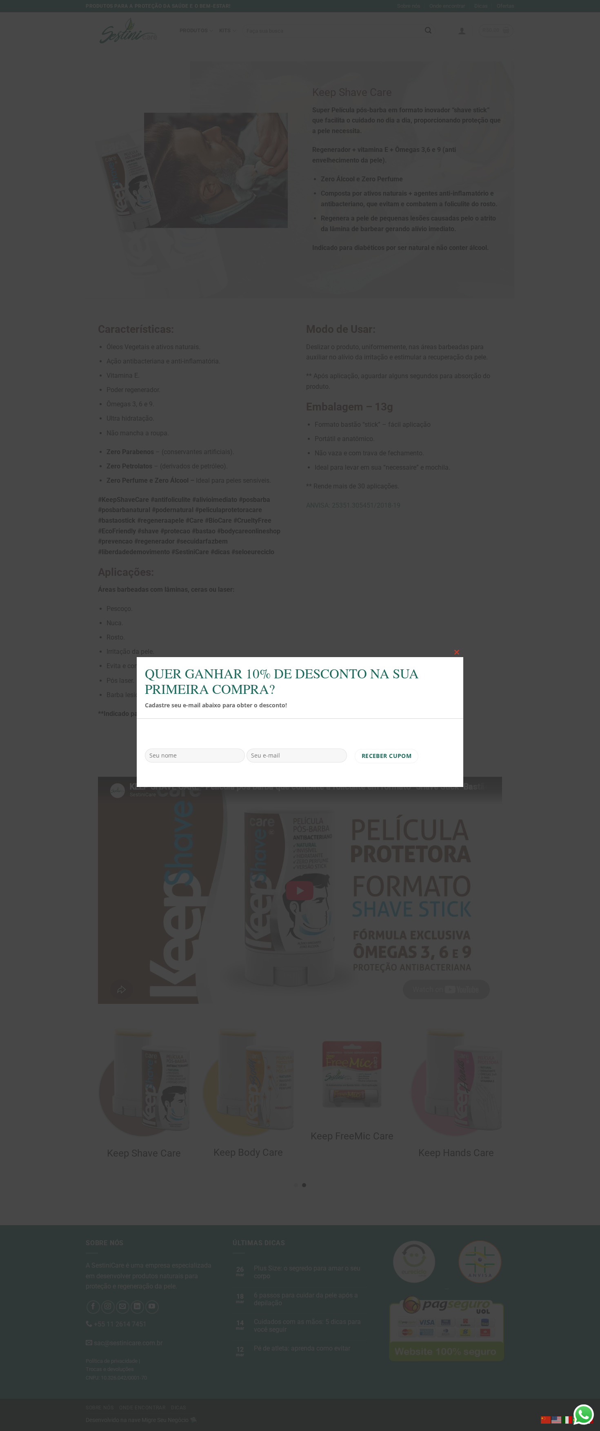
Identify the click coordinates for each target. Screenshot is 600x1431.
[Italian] (567, 1419)
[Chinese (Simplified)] (546, 1419)
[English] (556, 1419)
